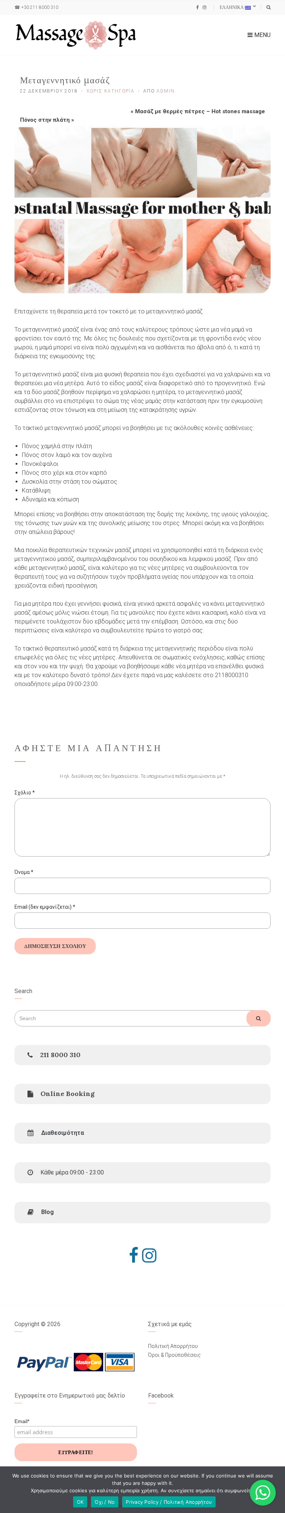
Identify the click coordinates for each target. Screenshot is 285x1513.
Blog (47, 1212)
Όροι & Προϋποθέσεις (174, 1355)
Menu (262, 34)
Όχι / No (105, 1502)
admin (165, 91)
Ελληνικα (232, 7)
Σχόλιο (24, 793)
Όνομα (23, 872)
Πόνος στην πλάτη (45, 120)
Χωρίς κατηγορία (110, 91)
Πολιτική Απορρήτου (173, 1346)
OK (80, 1502)
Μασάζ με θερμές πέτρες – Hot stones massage (200, 111)
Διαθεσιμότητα (62, 1132)
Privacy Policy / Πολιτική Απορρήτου (169, 1502)
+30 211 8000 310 (39, 7)
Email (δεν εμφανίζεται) (44, 907)
